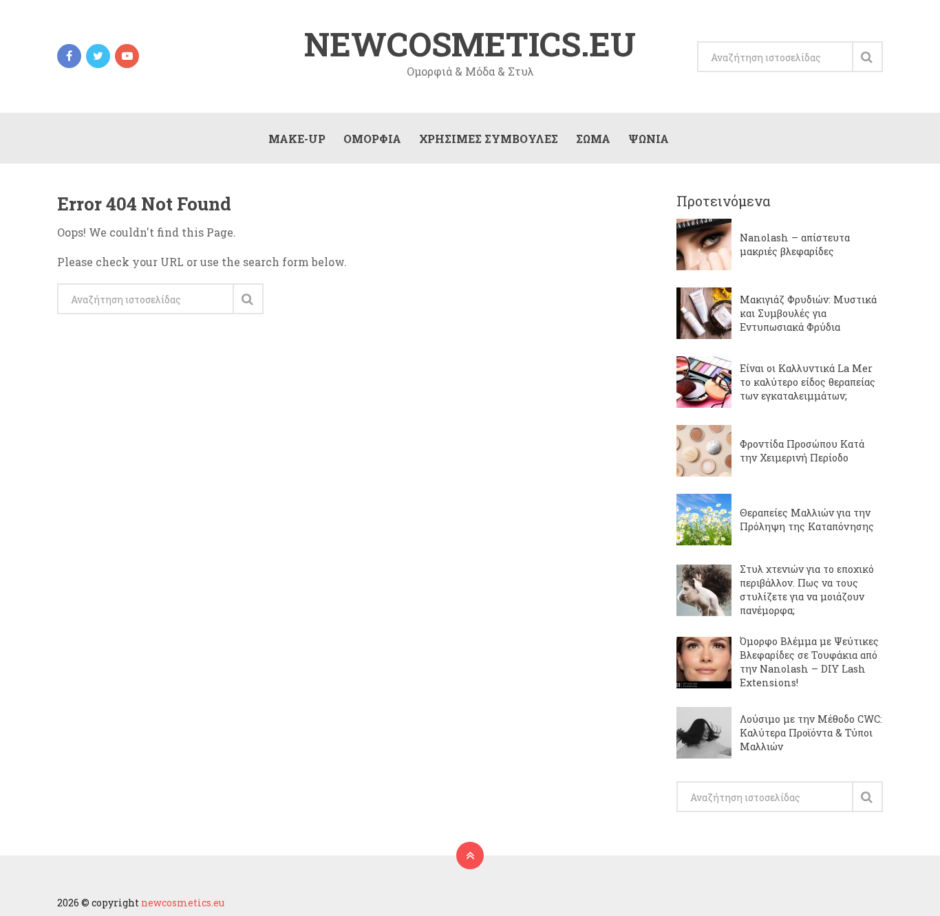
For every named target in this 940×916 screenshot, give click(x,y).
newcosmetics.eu (470, 44)
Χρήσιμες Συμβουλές (488, 138)
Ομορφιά (372, 138)
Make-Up (296, 138)
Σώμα (593, 138)
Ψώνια (648, 138)
